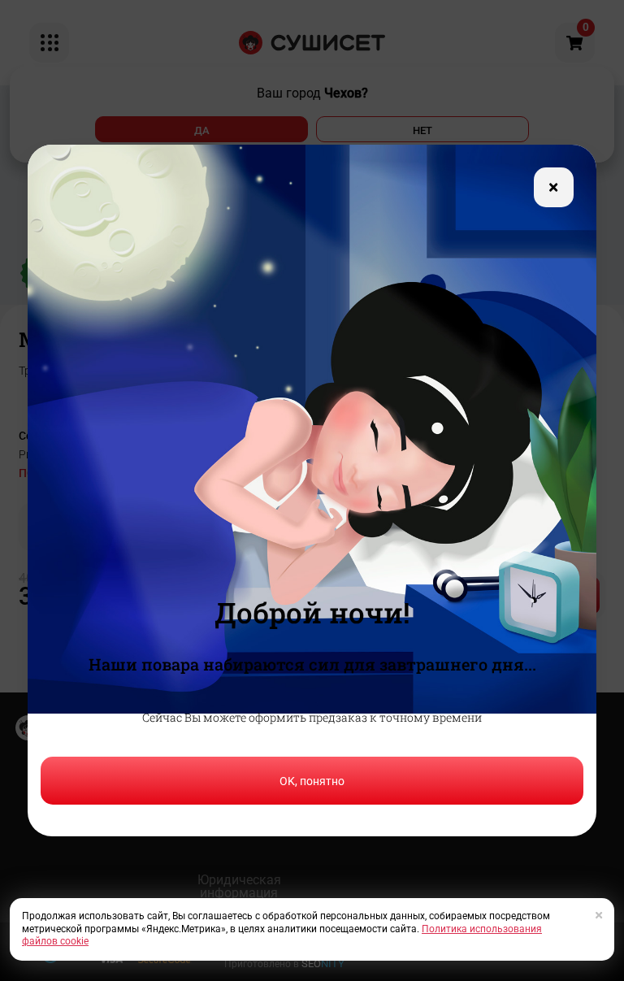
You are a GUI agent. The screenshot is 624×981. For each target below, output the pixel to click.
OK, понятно (312, 781)
